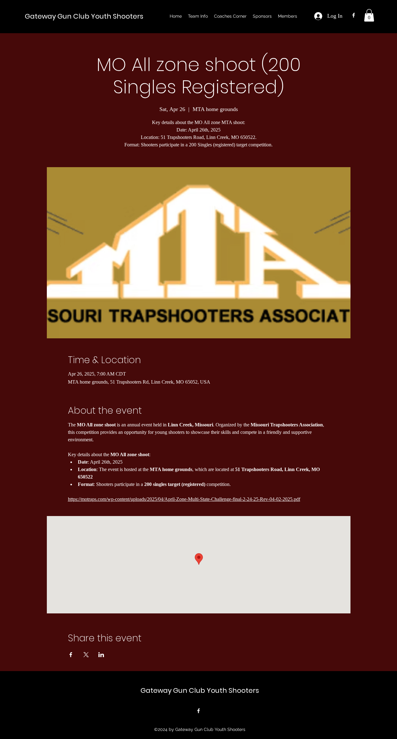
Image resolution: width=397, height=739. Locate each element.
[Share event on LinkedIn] (101, 654)
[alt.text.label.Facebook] (353, 15)
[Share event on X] (86, 654)
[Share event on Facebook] (71, 654)
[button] (198, 16)
